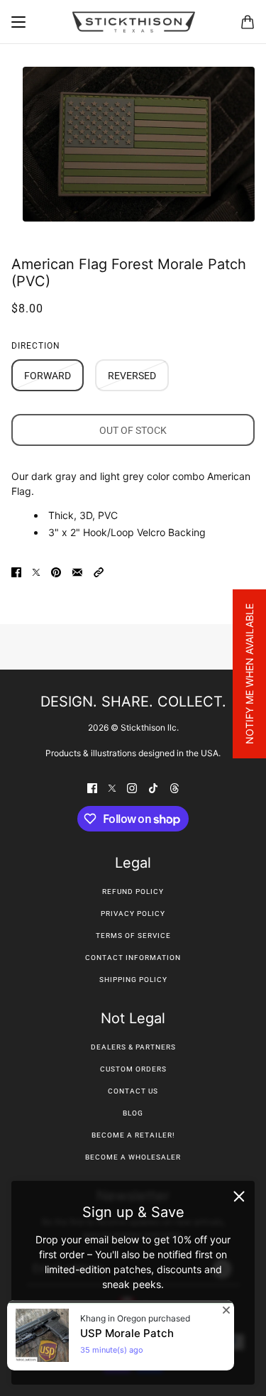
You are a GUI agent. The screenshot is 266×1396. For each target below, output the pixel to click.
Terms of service (133, 935)
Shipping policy (133, 979)
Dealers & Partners (133, 1047)
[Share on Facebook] (16, 571)
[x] (112, 787)
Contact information (133, 957)
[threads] (174, 787)
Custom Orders (133, 1069)
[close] (239, 1196)
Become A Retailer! (133, 1135)
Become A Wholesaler (133, 1157)
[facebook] (92, 787)
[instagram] (132, 787)
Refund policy (133, 891)
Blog (133, 1113)
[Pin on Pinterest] (56, 571)
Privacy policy (133, 913)
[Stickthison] (133, 22)
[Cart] (247, 22)
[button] (98, 571)
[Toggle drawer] (18, 22)
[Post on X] (36, 571)
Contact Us (133, 1091)
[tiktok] (153, 787)
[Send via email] (77, 571)
